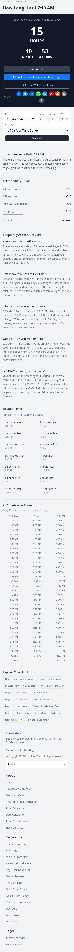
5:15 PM (14, 623)
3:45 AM (14, 539)
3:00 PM (14, 609)
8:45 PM (60, 641)
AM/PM (62, 113)
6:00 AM (14, 553)
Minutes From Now (17, 857)
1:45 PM (37, 599)
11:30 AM (37, 585)
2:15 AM (14, 529)
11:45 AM (60, 585)
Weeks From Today (17, 895)
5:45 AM (60, 548)
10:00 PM (36, 651)
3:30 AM (60, 534)
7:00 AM (37, 557)
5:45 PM (60, 623)
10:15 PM (60, 651)
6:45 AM (14, 557)
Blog (8, 782)
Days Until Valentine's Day (46, 706)
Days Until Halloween (16, 706)
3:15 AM (37, 534)
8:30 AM (37, 567)
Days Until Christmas (15, 699)
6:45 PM (14, 632)
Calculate (37, 138)
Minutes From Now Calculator (20, 685)
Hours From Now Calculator (19, 679)
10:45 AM (37, 581)
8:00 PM (60, 637)
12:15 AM (37, 515)
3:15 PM (37, 609)
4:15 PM (60, 613)
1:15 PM (60, 595)
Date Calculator (15, 814)
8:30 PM (37, 641)
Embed (39, 69)
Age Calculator (14, 882)
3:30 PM (60, 609)
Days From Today (16, 889)
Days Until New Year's (43, 699)
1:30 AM (14, 525)
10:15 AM (60, 576)
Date (7, 114)
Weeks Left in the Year (52, 685)
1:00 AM (37, 520)
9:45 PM (14, 651)
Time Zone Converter (18, 821)
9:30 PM (60, 646)
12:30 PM (60, 590)
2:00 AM (60, 525)
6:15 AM (37, 553)
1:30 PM (14, 599)
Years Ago (12, 921)
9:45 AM (14, 576)
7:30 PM (14, 637)
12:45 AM (13, 520)
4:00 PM (37, 613)
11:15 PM (13, 660)
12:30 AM (60, 515)
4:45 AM (37, 543)
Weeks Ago (12, 915)
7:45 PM (37, 637)
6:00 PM (14, 627)
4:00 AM (37, 539)
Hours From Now (16, 844)
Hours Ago (12, 850)
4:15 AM (60, 539)
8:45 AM (60, 567)
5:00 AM (60, 543)
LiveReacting (26, 750)
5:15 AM (14, 548)
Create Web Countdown (39, 85)
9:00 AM (14, 571)
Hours (41, 114)
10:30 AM (13, 581)
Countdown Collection (18, 789)
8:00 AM (60, 562)
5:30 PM (37, 623)
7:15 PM (60, 632)
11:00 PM (60, 655)
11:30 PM (36, 660)
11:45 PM (60, 660)
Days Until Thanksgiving (17, 713)
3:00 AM (14, 534)
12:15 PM (36, 590)
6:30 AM (60, 553)
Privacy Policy (14, 944)
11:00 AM (60, 581)
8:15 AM (14, 567)
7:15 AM (60, 557)
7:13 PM (22, 414)
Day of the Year (40, 692)
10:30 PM (13, 655)
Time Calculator (15, 808)
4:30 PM (14, 618)
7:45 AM (37, 562)
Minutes (52, 114)
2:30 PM (37, 604)
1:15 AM (60, 520)
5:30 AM (37, 548)
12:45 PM (13, 595)
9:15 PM (37, 646)
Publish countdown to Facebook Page (39, 77)
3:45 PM (14, 613)
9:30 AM (60, 571)
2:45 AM (60, 529)
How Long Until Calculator (21, 801)
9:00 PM (14, 646)
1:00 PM (37, 595)
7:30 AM (14, 562)
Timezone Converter (38, 719)
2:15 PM (14, 604)
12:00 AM (13, 515)
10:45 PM (36, 655)
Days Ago (11, 908)
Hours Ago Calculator (51, 679)
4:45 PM (37, 618)
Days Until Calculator (18, 795)
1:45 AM (37, 525)
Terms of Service (16, 938)
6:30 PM (60, 627)
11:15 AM (13, 585)
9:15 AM (37, 571)
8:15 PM (14, 641)
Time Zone (10, 125)
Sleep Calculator (13, 719)
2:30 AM (37, 529)
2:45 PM (60, 604)
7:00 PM (37, 632)
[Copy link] (41, 100)
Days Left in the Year (15, 692)
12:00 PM (13, 590)
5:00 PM (60, 618)
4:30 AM (14, 543)
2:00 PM (60, 599)
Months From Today (18, 902)
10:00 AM (37, 576)
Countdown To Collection (48, 713)
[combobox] (37, 764)
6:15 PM (37, 627)
